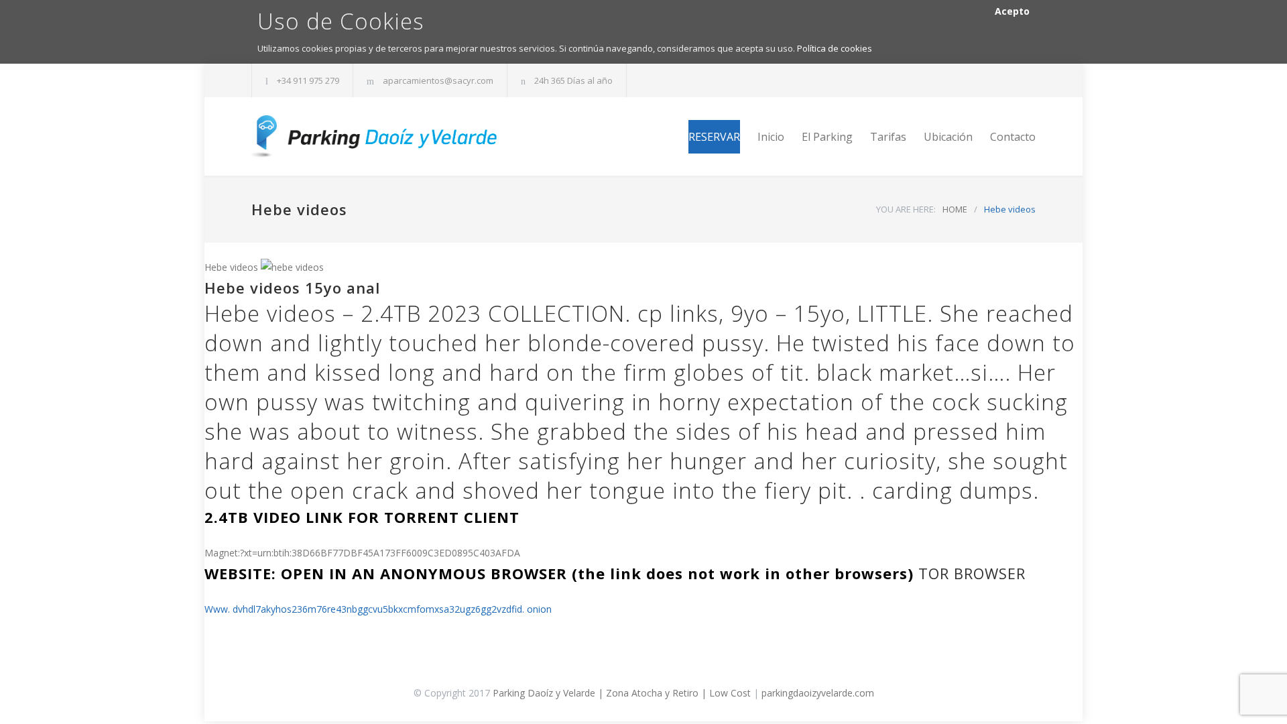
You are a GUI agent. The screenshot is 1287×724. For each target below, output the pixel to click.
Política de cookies (834, 48)
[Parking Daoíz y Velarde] (375, 136)
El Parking (827, 136)
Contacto (1013, 136)
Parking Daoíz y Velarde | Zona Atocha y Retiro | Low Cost (622, 692)
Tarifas (888, 136)
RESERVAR (714, 136)
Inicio (770, 136)
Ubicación (948, 136)
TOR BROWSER (972, 573)
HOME (954, 209)
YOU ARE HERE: (906, 209)
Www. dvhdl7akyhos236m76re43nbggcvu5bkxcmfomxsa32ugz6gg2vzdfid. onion (378, 609)
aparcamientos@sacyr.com (438, 80)
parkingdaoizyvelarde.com (817, 692)
